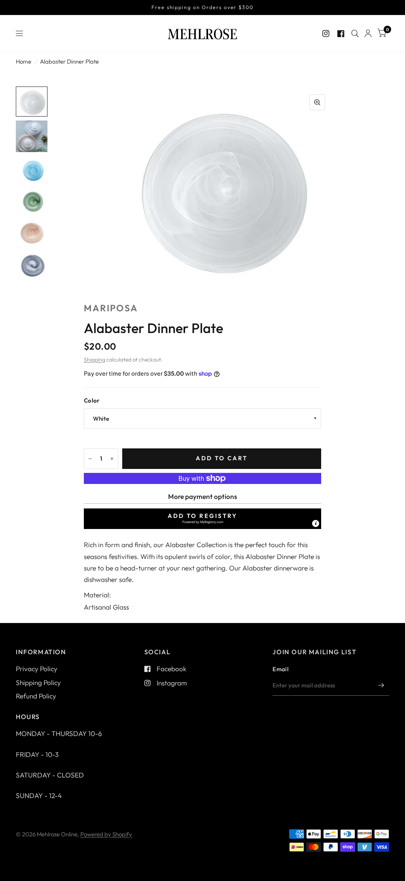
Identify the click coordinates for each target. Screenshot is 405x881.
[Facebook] (340, 33)
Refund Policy (36, 696)
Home (23, 61)
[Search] (354, 33)
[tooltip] (315, 523)
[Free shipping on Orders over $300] (202, 7)
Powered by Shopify (106, 834)
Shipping (94, 359)
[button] (202, 518)
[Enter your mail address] (381, 685)
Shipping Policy (38, 682)
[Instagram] (325, 33)
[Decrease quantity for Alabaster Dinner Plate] (90, 459)
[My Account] (368, 33)
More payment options (202, 496)
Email (280, 669)
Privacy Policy (36, 669)
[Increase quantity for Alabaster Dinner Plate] (112, 459)
